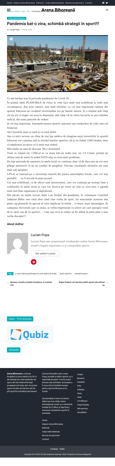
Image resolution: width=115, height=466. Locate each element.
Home (9, 3)
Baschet (80, 378)
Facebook (54, 449)
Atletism (80, 389)
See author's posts (45, 253)
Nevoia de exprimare (75, 3)
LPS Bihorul (82, 401)
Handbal (81, 382)
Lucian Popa (14, 30)
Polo (79, 386)
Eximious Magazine (83, 454)
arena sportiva (66, 274)
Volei (79, 397)
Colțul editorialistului (54, 3)
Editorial (40, 3)
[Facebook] (103, 3)
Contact (88, 3)
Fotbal (80, 374)
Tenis (79, 393)
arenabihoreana (81, 274)
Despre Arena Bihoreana (24, 3)
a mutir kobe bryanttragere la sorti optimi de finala (36, 274)
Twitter (62, 449)
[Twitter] (107, 3)
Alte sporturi (82, 408)
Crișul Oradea (83, 405)
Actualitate (82, 412)
